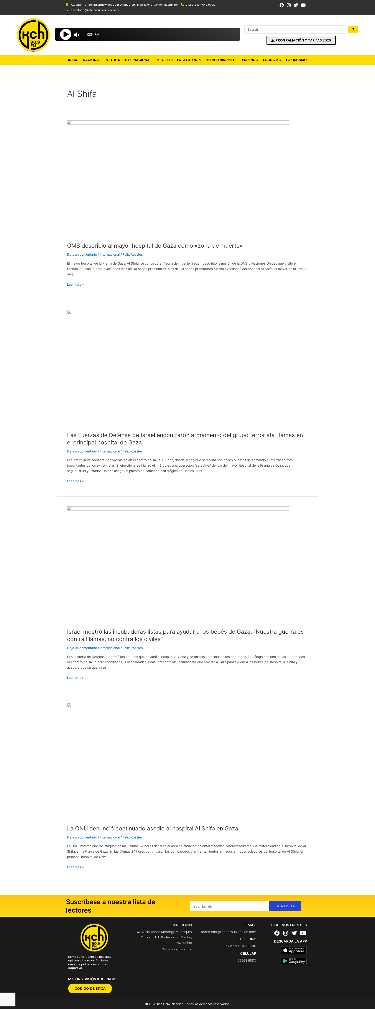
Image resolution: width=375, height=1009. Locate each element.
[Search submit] (353, 29)
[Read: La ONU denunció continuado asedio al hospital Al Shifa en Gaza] (178, 761)
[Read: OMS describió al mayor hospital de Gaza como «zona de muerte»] (178, 178)
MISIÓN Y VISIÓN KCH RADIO (92, 979)
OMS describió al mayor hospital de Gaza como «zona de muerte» (155, 245)
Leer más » (75, 284)
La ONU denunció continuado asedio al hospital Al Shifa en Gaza (152, 828)
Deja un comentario (82, 254)
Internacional (110, 254)
